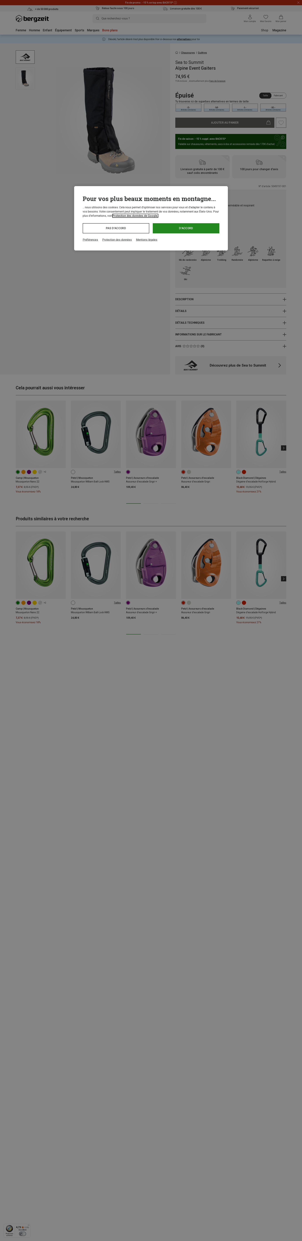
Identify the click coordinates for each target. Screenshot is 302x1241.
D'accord (186, 228)
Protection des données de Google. (135, 215)
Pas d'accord (116, 228)
